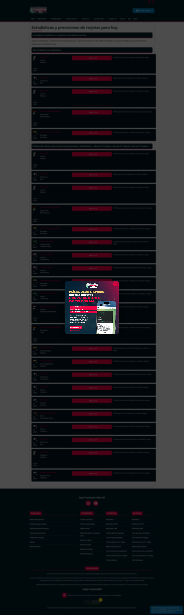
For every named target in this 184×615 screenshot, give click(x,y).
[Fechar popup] (115, 284)
